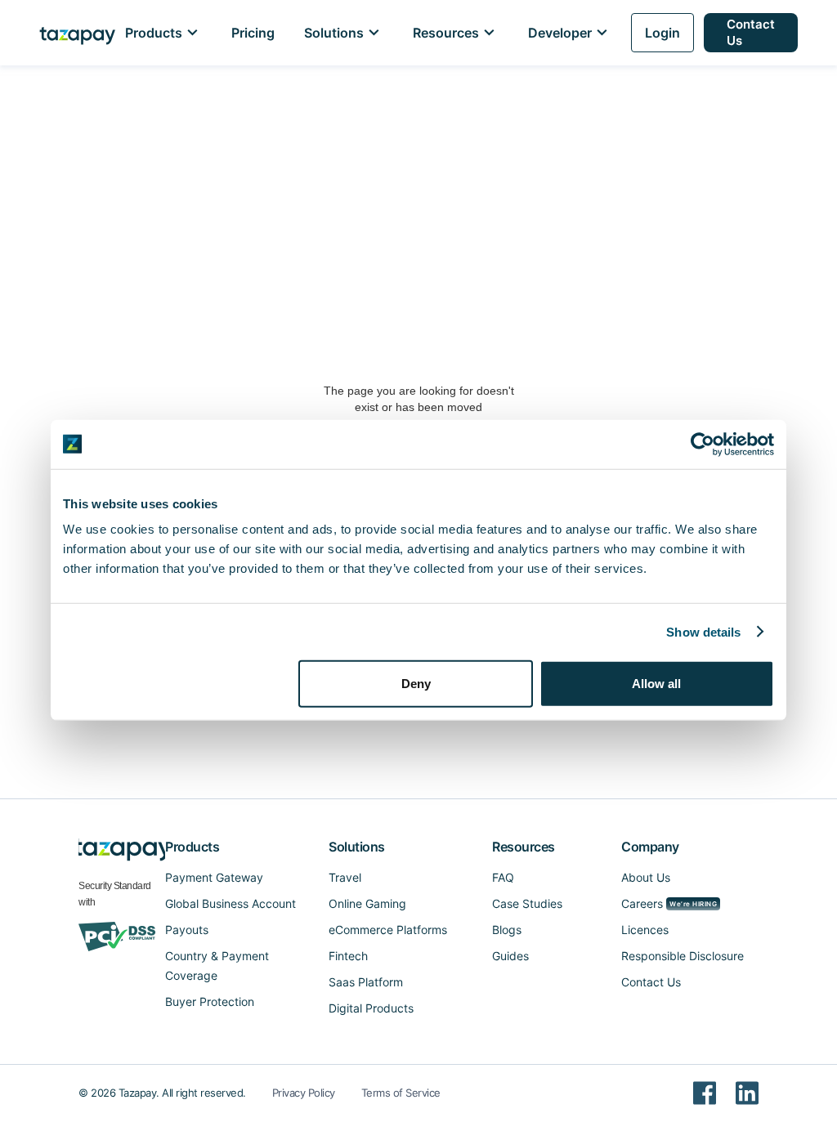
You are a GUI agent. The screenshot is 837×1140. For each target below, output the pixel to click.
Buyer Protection (209, 1001)
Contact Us (751, 32)
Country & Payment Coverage (217, 965)
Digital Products (371, 1008)
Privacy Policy (303, 1092)
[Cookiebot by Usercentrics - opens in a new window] (702, 443)
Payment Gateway (214, 877)
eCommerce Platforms (388, 930)
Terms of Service (401, 1092)
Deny (416, 684)
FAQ (503, 877)
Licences (645, 930)
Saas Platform (366, 982)
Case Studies (527, 903)
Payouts (186, 930)
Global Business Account (230, 903)
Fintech (348, 956)
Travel (345, 877)
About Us (645, 877)
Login (662, 33)
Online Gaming (367, 903)
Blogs (506, 930)
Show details (703, 631)
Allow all (656, 684)
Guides (510, 956)
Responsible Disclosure (682, 956)
